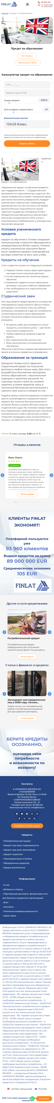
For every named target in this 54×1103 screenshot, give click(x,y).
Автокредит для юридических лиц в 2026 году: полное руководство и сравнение (26, 702)
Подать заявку (27, 143)
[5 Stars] (8, 433)
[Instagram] (37, 814)
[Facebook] (27, 814)
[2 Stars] (3, 433)
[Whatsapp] (24, 818)
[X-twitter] (32, 814)
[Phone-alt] (34, 818)
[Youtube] (22, 814)
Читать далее (27, 494)
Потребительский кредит (24, 638)
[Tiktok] (19, 818)
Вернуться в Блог (27, 62)
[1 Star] (2, 433)
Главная (4, 13)
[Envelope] (29, 818)
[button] (27, 4)
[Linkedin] (17, 814)
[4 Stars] (6, 433)
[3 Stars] (5, 433)
